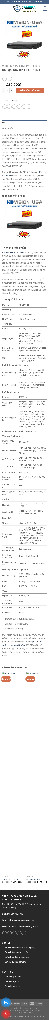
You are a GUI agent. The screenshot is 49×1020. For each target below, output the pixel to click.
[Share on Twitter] (14, 106)
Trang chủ (7, 66)
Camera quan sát (13, 976)
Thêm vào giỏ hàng (30, 90)
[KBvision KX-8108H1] (37, 773)
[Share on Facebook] (9, 106)
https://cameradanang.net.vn (25, 926)
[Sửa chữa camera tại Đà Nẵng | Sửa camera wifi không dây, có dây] (24, 9)
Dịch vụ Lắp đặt (15, 1008)
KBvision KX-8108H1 (34, 879)
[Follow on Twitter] (14, 933)
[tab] (24, 123)
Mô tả (5, 123)
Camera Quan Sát (32, 1008)
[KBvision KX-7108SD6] (12, 773)
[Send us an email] (19, 933)
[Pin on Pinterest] (24, 106)
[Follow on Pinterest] (24, 933)
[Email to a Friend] (19, 106)
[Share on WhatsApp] (4, 106)
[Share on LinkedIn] (29, 106)
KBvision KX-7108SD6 (11, 879)
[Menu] (3, 8)
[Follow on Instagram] (9, 933)
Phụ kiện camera (25, 1012)
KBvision (36, 66)
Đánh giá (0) (7, 128)
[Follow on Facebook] (4, 933)
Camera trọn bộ (12, 981)
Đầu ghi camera (22, 66)
